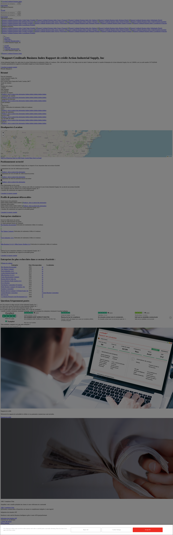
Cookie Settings (116, 529)
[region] (86, 530)
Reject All (85, 529)
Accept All (147, 529)
